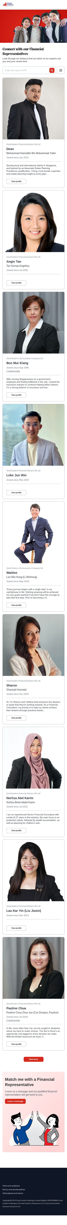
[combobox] (27, 70)
